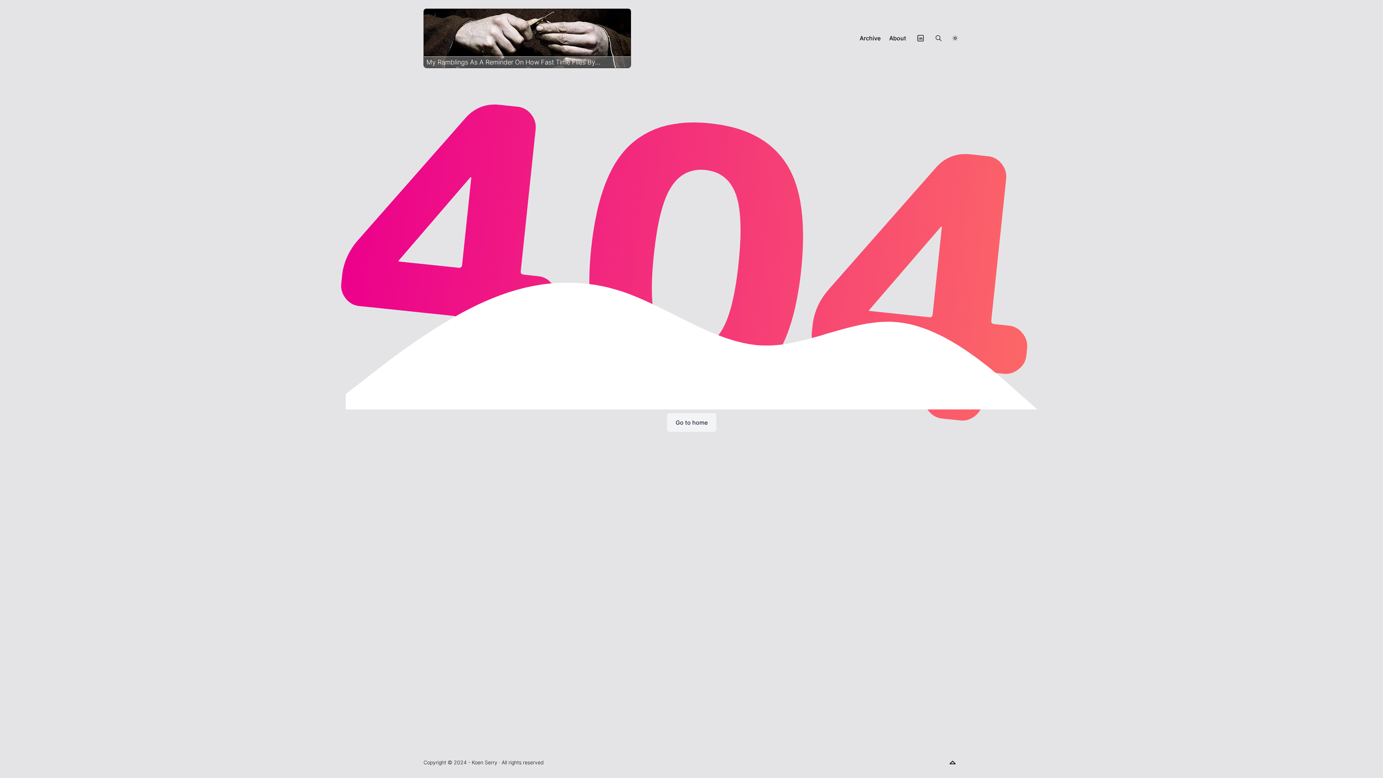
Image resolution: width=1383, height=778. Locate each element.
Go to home (692, 422)
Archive (870, 38)
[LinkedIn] (920, 38)
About (897, 38)
